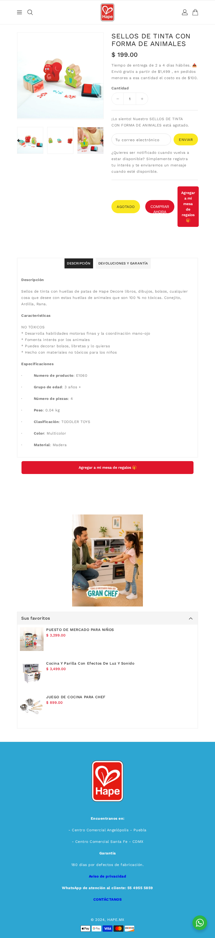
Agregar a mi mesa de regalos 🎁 (188, 206)
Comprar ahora (159, 209)
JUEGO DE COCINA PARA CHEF (76, 697)
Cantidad (120, 88)
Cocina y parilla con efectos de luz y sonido (90, 663)
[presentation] (18, 140)
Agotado (126, 207)
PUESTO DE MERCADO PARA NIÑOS (80, 630)
